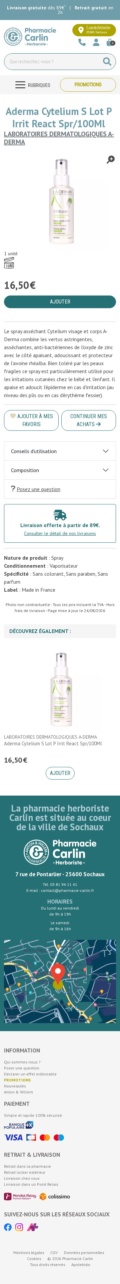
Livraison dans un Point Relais (31, 1184)
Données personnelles (84, 1252)
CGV (54, 1252)
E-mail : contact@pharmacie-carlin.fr (60, 890)
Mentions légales (28, 1252)
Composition (25, 470)
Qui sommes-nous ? (22, 1061)
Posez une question (38, 489)
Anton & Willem (18, 1091)
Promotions (88, 85)
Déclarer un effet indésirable (30, 1073)
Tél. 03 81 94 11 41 (60, 884)
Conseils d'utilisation (34, 451)
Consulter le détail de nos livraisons (60, 533)
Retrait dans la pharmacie (27, 1166)
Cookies (34, 1258)
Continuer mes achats (88, 420)
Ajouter (60, 773)
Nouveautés (15, 1085)
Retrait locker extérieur (24, 1172)
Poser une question (21, 1067)
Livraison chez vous (22, 1178)
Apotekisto (80, 1264)
